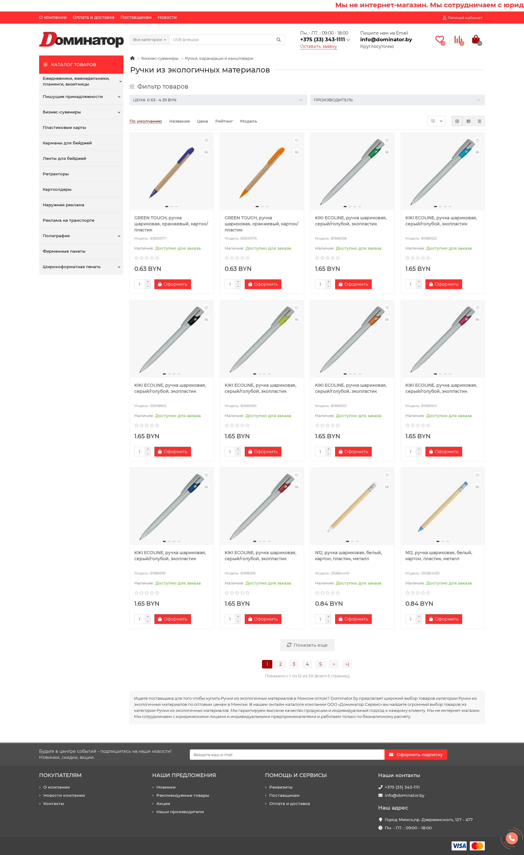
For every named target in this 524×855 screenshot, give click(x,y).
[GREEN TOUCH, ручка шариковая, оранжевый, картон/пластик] (171, 172)
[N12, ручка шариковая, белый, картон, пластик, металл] (352, 507)
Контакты (53, 803)
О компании (53, 17)
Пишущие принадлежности (73, 96)
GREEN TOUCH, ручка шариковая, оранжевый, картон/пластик (171, 224)
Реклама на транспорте (68, 220)
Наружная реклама (63, 204)
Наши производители (180, 811)
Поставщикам (136, 17)
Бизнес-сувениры (62, 111)
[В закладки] (206, 140)
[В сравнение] (206, 151)
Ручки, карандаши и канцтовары (219, 58)
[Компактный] (479, 121)
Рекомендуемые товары (182, 795)
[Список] (468, 121)
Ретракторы (56, 173)
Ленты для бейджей (64, 158)
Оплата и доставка (93, 17)
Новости (167, 17)
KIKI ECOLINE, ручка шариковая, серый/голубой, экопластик (351, 221)
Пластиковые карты (64, 127)
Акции (163, 803)
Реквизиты (281, 787)
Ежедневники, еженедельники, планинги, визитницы (76, 81)
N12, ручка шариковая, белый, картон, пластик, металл (348, 555)
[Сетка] (457, 121)
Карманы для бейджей (67, 142)
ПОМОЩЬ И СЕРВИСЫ (296, 775)
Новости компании (64, 795)
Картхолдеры (57, 189)
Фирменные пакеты (64, 251)
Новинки (166, 787)
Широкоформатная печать (72, 266)
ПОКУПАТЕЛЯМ (60, 775)
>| (347, 664)
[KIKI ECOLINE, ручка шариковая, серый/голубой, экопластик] (352, 172)
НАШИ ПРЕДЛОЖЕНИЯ (184, 775)
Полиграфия (56, 235)
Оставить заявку (318, 46)
